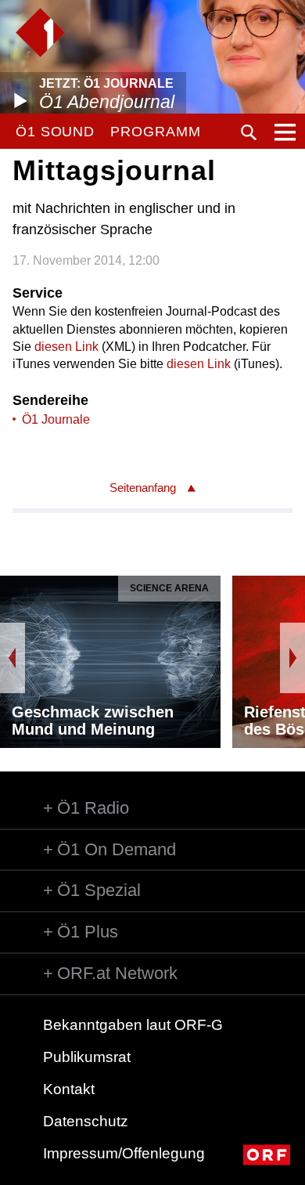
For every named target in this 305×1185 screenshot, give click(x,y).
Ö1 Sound (55, 131)
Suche (249, 132)
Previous (12, 658)
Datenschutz (85, 1121)
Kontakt (69, 1089)
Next (292, 658)
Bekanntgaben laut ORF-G (133, 1025)
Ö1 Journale (56, 419)
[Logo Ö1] (40, 32)
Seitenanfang (142, 487)
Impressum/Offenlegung (124, 1153)
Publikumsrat (87, 1057)
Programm (155, 131)
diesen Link (66, 346)
